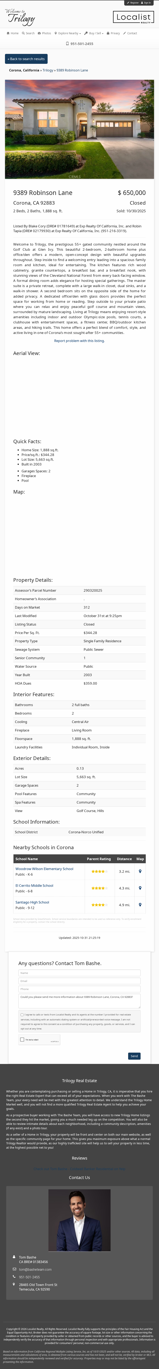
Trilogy (48, 70)
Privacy (115, 33)
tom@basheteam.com (35, 1270)
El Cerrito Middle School (34, 885)
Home (14, 33)
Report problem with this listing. (79, 340)
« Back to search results (26, 59)
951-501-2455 (81, 43)
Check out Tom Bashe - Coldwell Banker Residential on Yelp (79, 1169)
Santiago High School (32, 902)
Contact (132, 33)
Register (134, 2)
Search (30, 33)
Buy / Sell (95, 33)
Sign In (147, 2)
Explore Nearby (68, 33)
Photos (46, 33)
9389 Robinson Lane (72, 70)
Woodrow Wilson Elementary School (44, 868)
